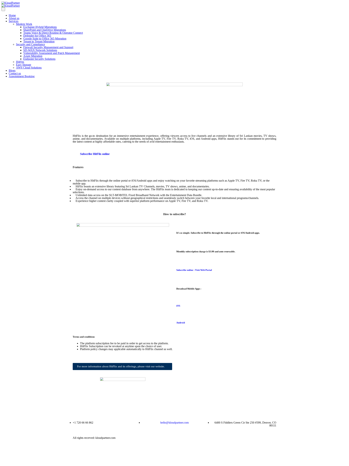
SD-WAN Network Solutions (40, 50)
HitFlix (20, 61)
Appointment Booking (22, 76)
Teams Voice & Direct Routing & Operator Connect (53, 32)
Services (13, 21)
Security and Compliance (30, 44)
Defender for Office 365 (37, 35)
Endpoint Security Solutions (39, 58)
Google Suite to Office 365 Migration (44, 38)
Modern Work (24, 24)
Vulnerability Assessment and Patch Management (51, 53)
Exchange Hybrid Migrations (40, 26)
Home (12, 15)
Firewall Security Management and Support (48, 47)
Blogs (12, 70)
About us (14, 18)
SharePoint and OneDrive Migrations (44, 29)
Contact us (15, 73)
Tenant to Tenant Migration (39, 41)
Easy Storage (23, 64)
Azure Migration (32, 56)
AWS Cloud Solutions (29, 67)
